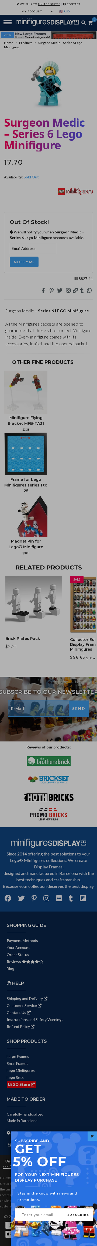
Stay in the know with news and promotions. (47, 1196)
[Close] (92, 1136)
